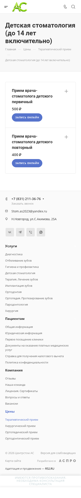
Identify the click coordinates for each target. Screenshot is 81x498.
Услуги (11, 246)
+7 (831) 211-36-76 (26, 199)
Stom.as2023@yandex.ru (29, 211)
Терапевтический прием (21, 420)
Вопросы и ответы (17, 397)
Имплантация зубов (18, 286)
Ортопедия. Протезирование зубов (28, 298)
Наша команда (15, 385)
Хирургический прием (20, 426)
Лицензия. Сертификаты (21, 391)
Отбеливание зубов (18, 260)
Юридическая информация (23, 333)
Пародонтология (16, 304)
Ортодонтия (13, 292)
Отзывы (10, 378)
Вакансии (11, 403)
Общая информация (19, 327)
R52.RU (49, 468)
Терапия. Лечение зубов (21, 279)
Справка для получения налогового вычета (34, 356)
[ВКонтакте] (10, 232)
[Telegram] (20, 232)
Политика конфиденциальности (26, 362)
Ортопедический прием (21, 432)
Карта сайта (13, 461)
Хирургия (11, 311)
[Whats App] (41, 232)
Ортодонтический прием (22, 438)
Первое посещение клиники (24, 339)
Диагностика (13, 254)
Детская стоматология (20, 273)
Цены (10, 411)
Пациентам (15, 318)
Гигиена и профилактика (22, 267)
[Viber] (30, 232)
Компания (14, 370)
